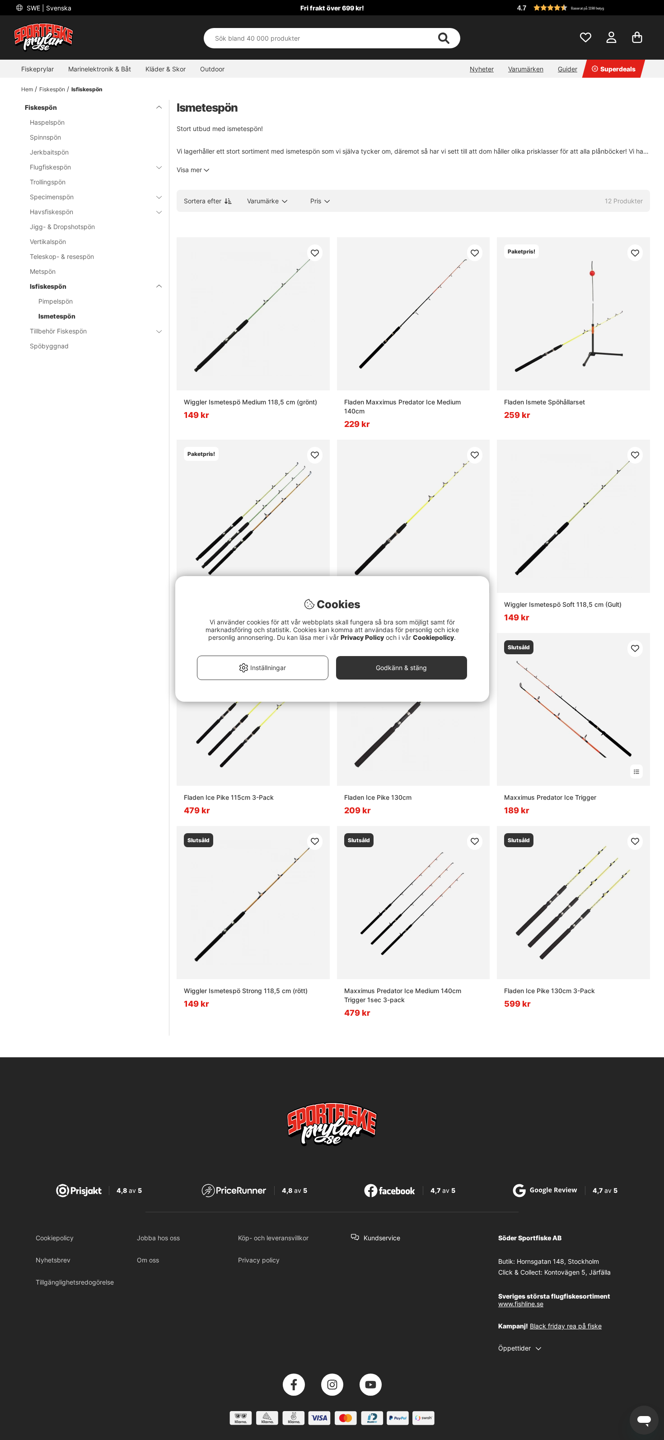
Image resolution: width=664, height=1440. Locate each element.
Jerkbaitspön (49, 152)
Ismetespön (56, 316)
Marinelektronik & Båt (99, 69)
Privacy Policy (362, 637)
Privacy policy (259, 1260)
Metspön (43, 271)
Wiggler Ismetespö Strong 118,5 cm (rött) (246, 990)
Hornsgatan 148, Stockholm (558, 1261)
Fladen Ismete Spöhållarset (544, 402)
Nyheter (482, 69)
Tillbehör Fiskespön (58, 331)
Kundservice (382, 1238)
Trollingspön (47, 182)
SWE (48, 8)
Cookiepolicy (55, 1238)
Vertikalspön (48, 241)
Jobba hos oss (158, 1238)
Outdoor (212, 69)
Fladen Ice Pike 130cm (377, 797)
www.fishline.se (520, 1304)
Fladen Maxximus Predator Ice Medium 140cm (402, 406)
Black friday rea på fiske (566, 1326)
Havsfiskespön (51, 212)
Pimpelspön (55, 301)
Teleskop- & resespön (62, 256)
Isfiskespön (87, 89)
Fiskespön (52, 89)
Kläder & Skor (165, 69)
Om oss (148, 1260)
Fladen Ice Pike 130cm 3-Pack (549, 990)
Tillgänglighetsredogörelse (75, 1282)
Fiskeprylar (37, 69)
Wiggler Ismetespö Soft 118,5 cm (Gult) (563, 604)
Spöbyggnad (49, 346)
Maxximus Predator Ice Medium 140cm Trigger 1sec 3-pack (402, 995)
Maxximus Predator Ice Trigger (550, 797)
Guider (567, 69)
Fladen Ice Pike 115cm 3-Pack (229, 797)
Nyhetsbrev (53, 1260)
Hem (27, 89)
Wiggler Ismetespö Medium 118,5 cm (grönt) (250, 402)
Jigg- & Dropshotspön (62, 226)
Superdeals (618, 69)
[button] (582, 7)
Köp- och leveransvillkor (273, 1238)
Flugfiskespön (50, 167)
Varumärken (525, 69)
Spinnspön (45, 137)
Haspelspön (47, 122)
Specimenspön (52, 197)
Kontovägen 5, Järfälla (577, 1272)
